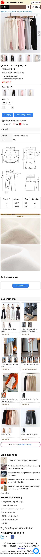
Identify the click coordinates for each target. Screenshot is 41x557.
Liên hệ (4, 523)
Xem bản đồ (20, 548)
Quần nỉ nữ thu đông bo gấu (29, 364)
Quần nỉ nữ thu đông (25, 11)
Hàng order (13, 76)
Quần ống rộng (5, 434)
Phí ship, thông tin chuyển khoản (13, 509)
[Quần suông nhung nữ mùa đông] (10, 347)
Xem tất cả (5, 493)
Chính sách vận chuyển (10, 516)
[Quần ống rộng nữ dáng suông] (10, 312)
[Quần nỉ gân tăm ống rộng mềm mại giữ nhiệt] (10, 382)
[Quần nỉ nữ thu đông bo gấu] (30, 347)
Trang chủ (4, 11)
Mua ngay (7, 115)
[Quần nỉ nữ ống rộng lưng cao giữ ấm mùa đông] (30, 312)
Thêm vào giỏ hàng (23, 115)
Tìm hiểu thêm (21, 120)
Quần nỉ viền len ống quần (29, 434)
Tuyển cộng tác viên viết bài (16, 528)
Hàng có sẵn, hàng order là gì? (13, 79)
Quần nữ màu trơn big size (29, 399)
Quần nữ (13, 11)
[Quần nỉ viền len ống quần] (30, 417)
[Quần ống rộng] (10, 417)
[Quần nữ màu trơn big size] (30, 382)
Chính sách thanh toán (10, 519)
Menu (6, 7)
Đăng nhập (35, 2)
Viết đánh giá (20, 285)
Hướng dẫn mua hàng (9, 505)
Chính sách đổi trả (8, 512)
